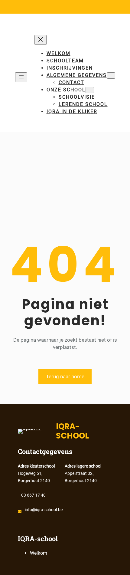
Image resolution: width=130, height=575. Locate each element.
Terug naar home (65, 376)
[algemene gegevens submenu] (111, 75)
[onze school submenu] (90, 90)
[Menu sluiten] (40, 40)
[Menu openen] (21, 77)
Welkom (58, 53)
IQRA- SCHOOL (72, 431)
